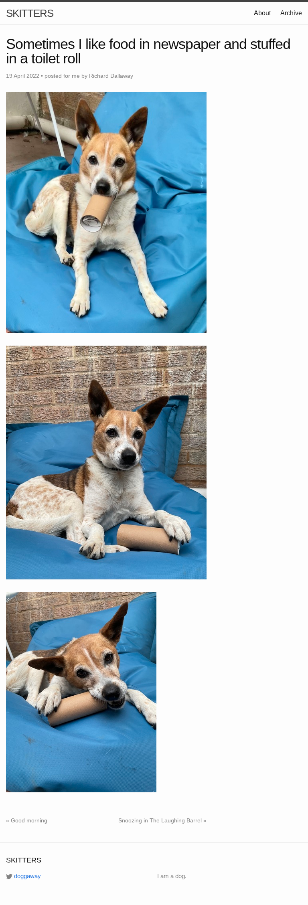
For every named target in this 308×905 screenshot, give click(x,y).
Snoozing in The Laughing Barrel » (162, 820)
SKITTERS (29, 13)
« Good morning (26, 820)
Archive (291, 13)
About (262, 13)
